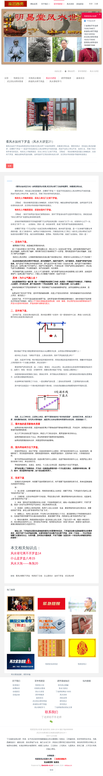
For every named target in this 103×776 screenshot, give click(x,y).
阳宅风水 (63, 704)
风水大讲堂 (94, 71)
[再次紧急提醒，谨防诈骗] (20, 661)
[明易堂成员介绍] (20, 603)
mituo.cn (68, 765)
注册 (96, 4)
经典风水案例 (35, 78)
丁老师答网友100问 (63, 691)
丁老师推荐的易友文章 (63, 707)
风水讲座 (70, 4)
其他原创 (79, 4)
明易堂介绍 (19, 78)
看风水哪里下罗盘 (23, 576)
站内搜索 (87, 680)
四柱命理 (63, 698)
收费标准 (16, 688)
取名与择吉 (63, 688)
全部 (6, 78)
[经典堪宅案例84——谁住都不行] (20, 642)
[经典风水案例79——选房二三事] (82, 625)
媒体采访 (80, 78)
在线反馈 (16, 694)
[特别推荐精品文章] (20, 623)
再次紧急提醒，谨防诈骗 (20, 674)
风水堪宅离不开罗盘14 (26, 553)
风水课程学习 (55, 81)
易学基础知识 (63, 680)
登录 (91, 4)
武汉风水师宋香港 (15, 81)
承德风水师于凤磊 (36, 81)
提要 (9, 166)
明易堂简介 (82, 664)
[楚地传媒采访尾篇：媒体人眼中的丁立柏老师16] (82, 603)
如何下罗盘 (59, 576)
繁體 (51, 770)
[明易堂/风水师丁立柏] (15, 4)
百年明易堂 (58, 4)
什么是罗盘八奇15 (23, 558)
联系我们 (16, 685)
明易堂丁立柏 (37, 576)
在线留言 (16, 691)
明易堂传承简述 (51, 664)
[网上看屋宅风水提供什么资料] (51, 625)
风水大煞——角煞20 (24, 563)
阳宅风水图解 (63, 685)
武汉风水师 (69, 576)
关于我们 (44, 4)
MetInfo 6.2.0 (47, 765)
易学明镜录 (66, 78)
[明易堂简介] (82, 648)
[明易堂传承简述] (51, 648)
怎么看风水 (48, 576)
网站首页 (33, 4)
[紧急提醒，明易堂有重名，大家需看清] (51, 603)
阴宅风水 (63, 701)
